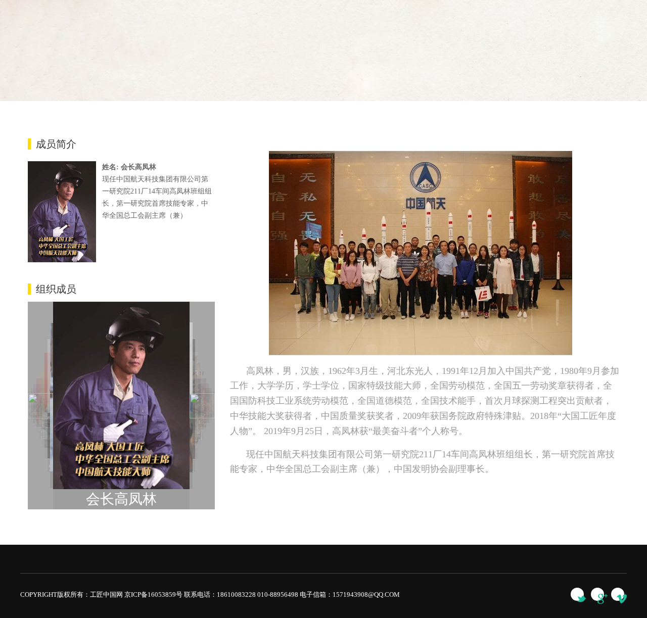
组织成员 (56, 289)
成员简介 (56, 144)
